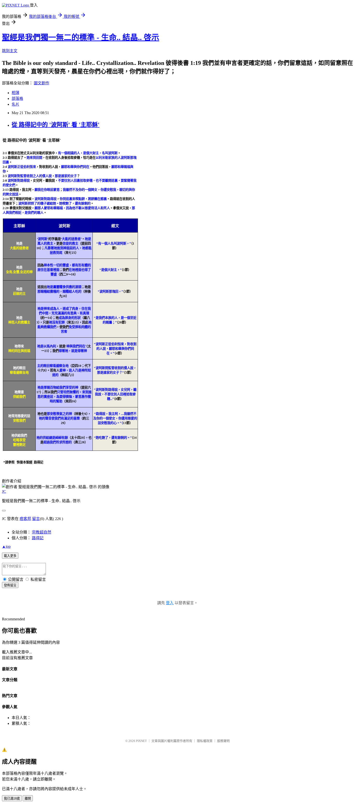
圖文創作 (41, 83)
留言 (36, 519)
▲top (6, 546)
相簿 (15, 93)
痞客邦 (25, 519)
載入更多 (10, 556)
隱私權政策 (205, 741)
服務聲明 (223, 741)
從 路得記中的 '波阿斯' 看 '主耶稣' (55, 125)
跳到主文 (9, 51)
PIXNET (141, 741)
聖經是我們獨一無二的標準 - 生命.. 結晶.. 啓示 (80, 37)
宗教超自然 (41, 532)
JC (4, 491)
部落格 (17, 98)
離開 (28, 798)
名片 (15, 104)
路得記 (37, 538)
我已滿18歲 (12, 798)
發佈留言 (10, 585)
